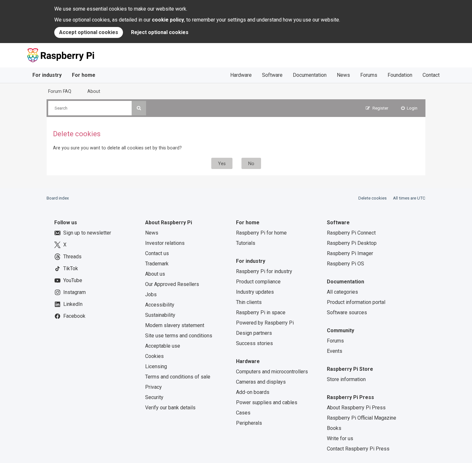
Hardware (241, 75)
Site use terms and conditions (178, 336)
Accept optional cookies (88, 32)
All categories (342, 292)
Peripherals (249, 423)
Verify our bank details (170, 408)
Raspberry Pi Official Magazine (361, 418)
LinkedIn (73, 304)
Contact (431, 75)
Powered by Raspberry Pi (265, 323)
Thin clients (249, 302)
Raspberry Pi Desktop (352, 243)
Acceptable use (162, 346)
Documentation (310, 75)
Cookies (154, 356)
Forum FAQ (59, 91)
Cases (243, 413)
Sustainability (160, 315)
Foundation (400, 75)
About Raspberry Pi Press (356, 408)
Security (154, 397)
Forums (368, 75)
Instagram (74, 292)
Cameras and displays (261, 382)
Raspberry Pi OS (345, 264)
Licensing (156, 366)
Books (334, 428)
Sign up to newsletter (87, 233)
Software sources (347, 312)
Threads (72, 257)
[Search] (139, 108)
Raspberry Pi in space (260, 312)
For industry (47, 75)
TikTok (70, 268)
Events (334, 351)
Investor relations (165, 243)
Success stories (254, 343)
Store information (346, 379)
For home (83, 75)
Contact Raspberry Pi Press (358, 449)
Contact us (157, 253)
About (93, 91)
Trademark (157, 264)
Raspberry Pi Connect (351, 233)
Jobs (151, 294)
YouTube (72, 280)
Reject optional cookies (159, 32)
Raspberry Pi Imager (350, 253)
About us (155, 274)
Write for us (340, 438)
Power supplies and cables (266, 402)
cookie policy (168, 20)
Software (272, 75)
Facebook (74, 316)
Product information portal (356, 302)
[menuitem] (409, 108)
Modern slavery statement (174, 325)
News (343, 75)
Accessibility (159, 305)
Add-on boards (252, 392)
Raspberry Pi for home (261, 233)
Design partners (254, 333)
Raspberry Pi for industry (264, 271)
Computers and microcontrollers (272, 372)
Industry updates (255, 292)
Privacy (153, 387)
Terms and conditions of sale (177, 377)
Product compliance (258, 282)
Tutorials (245, 243)
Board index (58, 198)
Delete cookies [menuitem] (372, 198)
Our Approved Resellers (172, 284)
